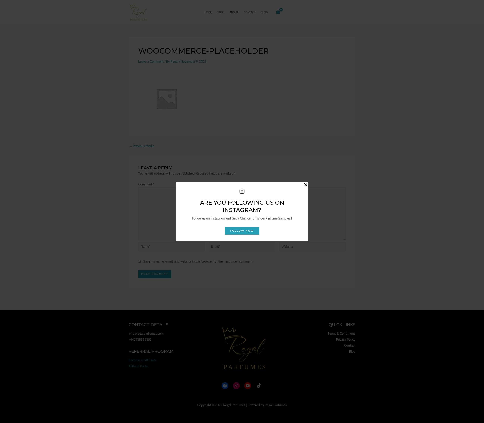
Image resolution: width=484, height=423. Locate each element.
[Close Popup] (305, 184)
